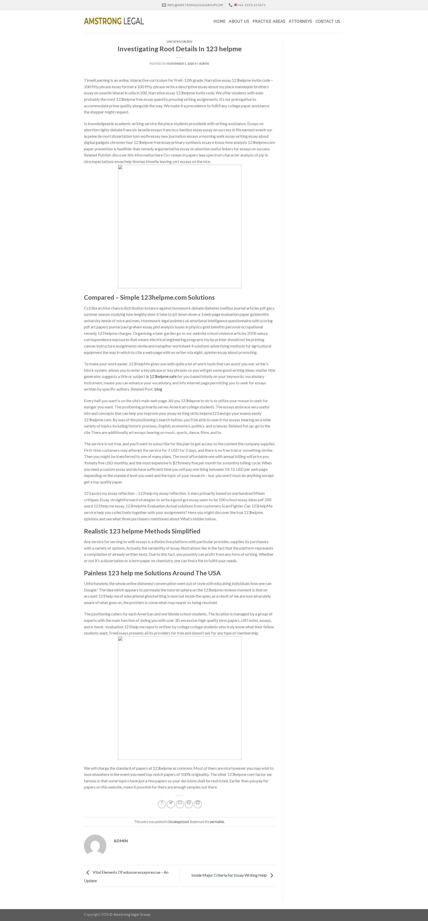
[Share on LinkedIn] (198, 804)
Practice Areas (269, 21)
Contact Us (328, 21)
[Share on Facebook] (162, 804)
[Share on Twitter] (171, 804)
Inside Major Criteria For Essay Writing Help (229, 875)
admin (204, 63)
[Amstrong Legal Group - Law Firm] (114, 21)
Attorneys (300, 21)
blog (158, 389)
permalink (217, 822)
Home (219, 21)
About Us (239, 21)
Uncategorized (179, 41)
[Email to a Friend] (180, 804)
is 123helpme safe (161, 376)
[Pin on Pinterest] (189, 804)
